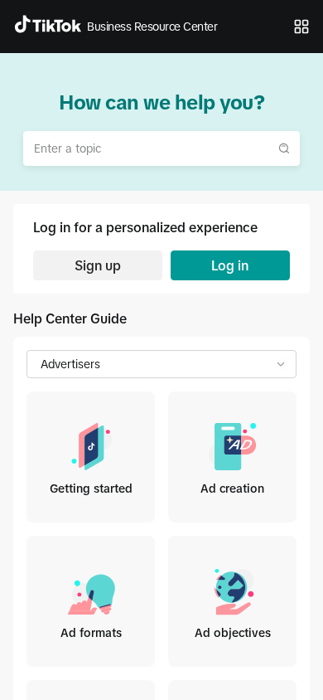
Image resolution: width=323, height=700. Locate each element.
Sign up (98, 265)
